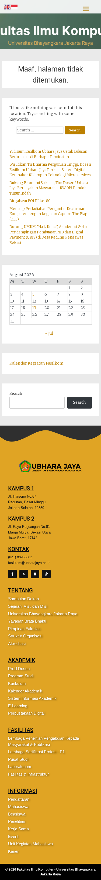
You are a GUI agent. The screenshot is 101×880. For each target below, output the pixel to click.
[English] (7, 6)
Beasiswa (16, 814)
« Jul (49, 333)
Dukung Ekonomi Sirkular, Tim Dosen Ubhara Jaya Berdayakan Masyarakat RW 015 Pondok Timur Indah (48, 188)
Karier (13, 851)
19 (34, 307)
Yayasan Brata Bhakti (27, 621)
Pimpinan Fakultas (24, 628)
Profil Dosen (19, 668)
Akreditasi (17, 643)
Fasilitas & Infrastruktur (28, 774)
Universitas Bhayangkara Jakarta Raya (42, 613)
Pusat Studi (18, 759)
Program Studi (20, 676)
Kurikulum (17, 683)
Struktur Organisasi (25, 636)
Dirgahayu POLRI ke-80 (30, 201)
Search (15, 393)
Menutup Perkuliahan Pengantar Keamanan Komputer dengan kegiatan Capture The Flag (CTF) (48, 214)
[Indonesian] (14, 6)
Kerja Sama (18, 829)
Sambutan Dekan (23, 598)
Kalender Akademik (25, 691)
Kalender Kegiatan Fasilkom (36, 363)
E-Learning (17, 706)
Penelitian (16, 821)
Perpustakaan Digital (26, 713)
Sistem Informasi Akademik (32, 698)
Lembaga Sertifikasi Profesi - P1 (36, 751)
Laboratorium (19, 766)
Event (13, 836)
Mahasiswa (18, 806)
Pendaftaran (18, 799)
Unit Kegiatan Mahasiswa (30, 843)
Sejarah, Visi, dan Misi (27, 606)
